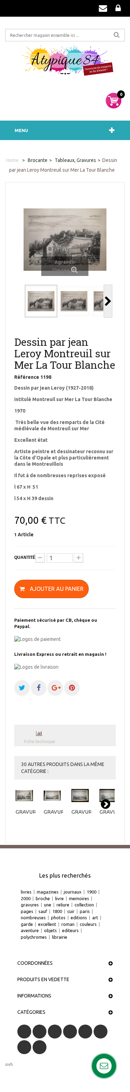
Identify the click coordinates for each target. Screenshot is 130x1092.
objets (50, 930)
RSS (55, 1031)
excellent (47, 924)
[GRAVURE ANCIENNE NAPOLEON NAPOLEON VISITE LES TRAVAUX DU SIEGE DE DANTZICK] (81, 796)
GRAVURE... (29, 812)
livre (59, 898)
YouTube (70, 1031)
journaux (72, 891)
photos (58, 917)
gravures (30, 904)
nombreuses (33, 917)
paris (85, 911)
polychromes (34, 937)
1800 (57, 911)
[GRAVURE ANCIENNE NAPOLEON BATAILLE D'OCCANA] (25, 796)
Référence (26, 377)
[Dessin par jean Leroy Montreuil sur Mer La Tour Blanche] (41, 301)
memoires (79, 898)
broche (43, 898)
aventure (30, 930)
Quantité (24, 557)
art (95, 917)
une (47, 904)
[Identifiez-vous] (118, 8)
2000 (26, 898)
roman (68, 924)
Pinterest (100, 1031)
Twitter (39, 1031)
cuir (71, 911)
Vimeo (24, 1047)
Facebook (24, 1031)
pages (27, 911)
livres (26, 891)
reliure (63, 904)
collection (84, 904)
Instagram (39, 1047)
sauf (42, 911)
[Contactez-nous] (103, 8)
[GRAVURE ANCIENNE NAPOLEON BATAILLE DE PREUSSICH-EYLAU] (109, 796)
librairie (59, 937)
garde (27, 924)
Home (12, 160)
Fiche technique (39, 741)
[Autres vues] (20, 301)
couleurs (88, 924)
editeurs (70, 930)
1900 (91, 891)
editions (79, 917)
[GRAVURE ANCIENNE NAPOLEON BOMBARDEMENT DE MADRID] (53, 796)
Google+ (85, 1031)
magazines (48, 891)
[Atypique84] (65, 62)
